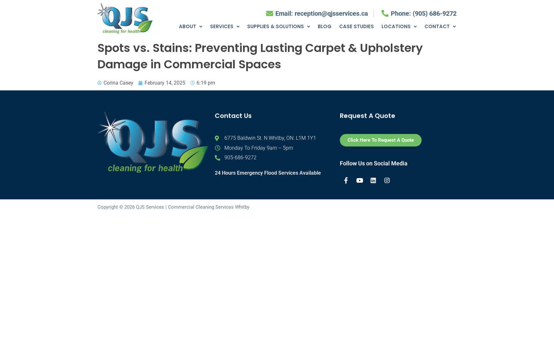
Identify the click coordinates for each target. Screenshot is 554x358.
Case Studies (356, 26)
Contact (437, 26)
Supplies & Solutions (275, 26)
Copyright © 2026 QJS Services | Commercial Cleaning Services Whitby (173, 207)
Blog (325, 26)
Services (221, 26)
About (187, 26)
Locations (396, 26)
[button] (190, 26)
